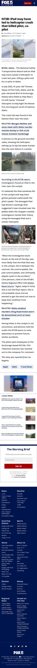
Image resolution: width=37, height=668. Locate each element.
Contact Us (20, 555)
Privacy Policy (20, 475)
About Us (21, 542)
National (4, 500)
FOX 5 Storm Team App (21, 501)
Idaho (14, 367)
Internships (20, 563)
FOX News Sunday (7, 516)
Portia (3, 552)
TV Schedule (5, 576)
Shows (4, 542)
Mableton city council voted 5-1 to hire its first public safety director (12, 399)
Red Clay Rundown (8, 550)
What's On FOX (6, 574)
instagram (22, 646)
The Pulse (5, 548)
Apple (24, 33)
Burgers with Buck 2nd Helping (7, 568)
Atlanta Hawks (21, 528)
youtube (11, 646)
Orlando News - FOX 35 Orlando (7, 608)
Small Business (22, 593)
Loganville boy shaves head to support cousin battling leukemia (12, 417)
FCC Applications (22, 568)
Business (20, 589)
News (4, 491)
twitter (18, 646)
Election (5, 581)
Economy (20, 586)
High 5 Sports (21, 533)
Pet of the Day (6, 533)
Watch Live (28, 3)
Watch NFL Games (23, 603)
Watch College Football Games (22, 607)
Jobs (18, 561)
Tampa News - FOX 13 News (6, 604)
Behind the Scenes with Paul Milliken (7, 560)
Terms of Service (20, 477)
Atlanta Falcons (22, 526)
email (26, 646)
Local (3, 494)
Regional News (5, 599)
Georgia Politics (7, 586)
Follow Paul (5, 531)
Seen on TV (20, 548)
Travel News (26, 367)
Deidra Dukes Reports (6, 564)
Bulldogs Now (6, 557)
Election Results (7, 589)
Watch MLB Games (20, 611)
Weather (21, 491)
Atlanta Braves (21, 524)
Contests (20, 550)
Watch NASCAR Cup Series (22, 615)
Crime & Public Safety (6, 497)
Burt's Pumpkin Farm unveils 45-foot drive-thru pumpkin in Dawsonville (13, 434)
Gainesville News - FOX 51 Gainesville (7, 612)
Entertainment (6, 509)
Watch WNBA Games (21, 631)
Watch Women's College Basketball (23, 627)
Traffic (19, 505)
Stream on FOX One (21, 599)
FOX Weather (21, 507)
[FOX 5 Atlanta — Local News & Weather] (7, 3)
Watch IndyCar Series (21, 619)
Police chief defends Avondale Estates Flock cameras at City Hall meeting (12, 426)
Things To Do (6, 538)
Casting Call (5, 528)
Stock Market (21, 591)
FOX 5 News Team (23, 552)
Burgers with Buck (7, 526)
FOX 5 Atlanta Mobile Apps (6, 512)
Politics (4, 505)
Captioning (20, 570)
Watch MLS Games (20, 635)
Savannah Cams (22, 498)
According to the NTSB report (16, 179)
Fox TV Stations (17, 33)
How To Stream (22, 545)
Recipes (4, 535)
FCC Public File (21, 566)
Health (4, 507)
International (6, 502)
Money (20, 581)
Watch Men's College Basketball (23, 623)
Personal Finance (22, 584)
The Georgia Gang (7, 555)
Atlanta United (21, 531)
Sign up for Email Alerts (22, 558)
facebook (14, 646)
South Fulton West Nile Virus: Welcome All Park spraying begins (12, 408)
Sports (20, 521)
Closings (19, 494)
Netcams (20, 496)
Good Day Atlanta (6, 522)
